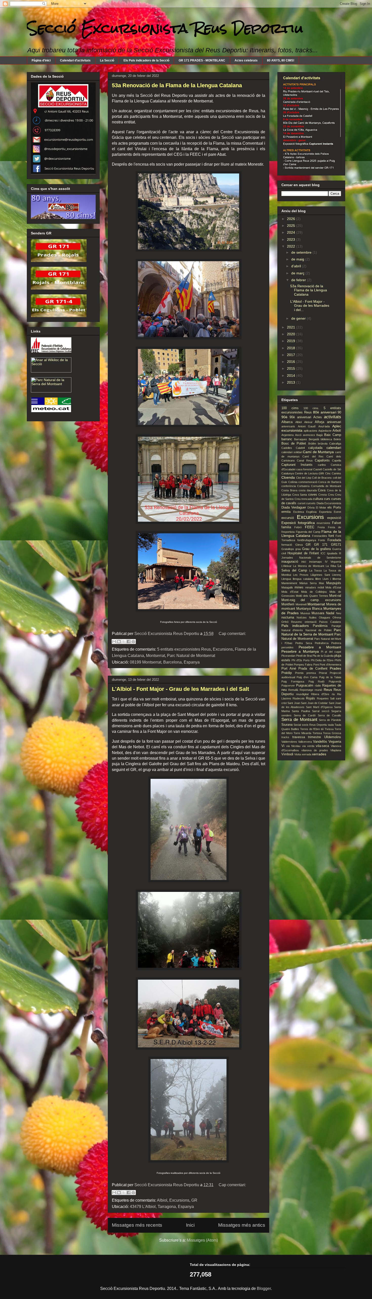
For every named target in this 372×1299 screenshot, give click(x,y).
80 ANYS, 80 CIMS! (280, 60)
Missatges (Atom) (202, 1240)
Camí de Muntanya (318, 452)
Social (297, 724)
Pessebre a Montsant (320, 647)
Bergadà (314, 439)
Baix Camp (332, 435)
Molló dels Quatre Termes (312, 595)
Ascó (298, 434)
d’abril (296, 266)
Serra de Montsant (299, 719)
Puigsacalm (304, 685)
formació (286, 544)
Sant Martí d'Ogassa (319, 707)
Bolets (337, 439)
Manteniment (289, 583)
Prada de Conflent (312, 668)
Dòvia (311, 507)
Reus (328, 690)
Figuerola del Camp (308, 531)
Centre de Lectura (306, 473)
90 (339, 412)
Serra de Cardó (305, 715)
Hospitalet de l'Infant (303, 553)
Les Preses (300, 574)
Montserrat (155, 655)
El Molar (321, 507)
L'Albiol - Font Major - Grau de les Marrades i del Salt (180, 689)
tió (322, 729)
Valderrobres (289, 741)
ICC (323, 553)
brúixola (322, 443)
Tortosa (317, 733)
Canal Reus (305, 460)
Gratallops (287, 549)
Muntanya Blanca (309, 608)
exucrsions (323, 522)
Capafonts (322, 460)
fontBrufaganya (306, 540)
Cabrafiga (335, 443)
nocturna (287, 617)
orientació (311, 621)
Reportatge (306, 689)
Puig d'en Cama (307, 677)
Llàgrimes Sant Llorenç (326, 574)
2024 (291, 232)
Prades (335, 668)
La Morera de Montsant (308, 565)
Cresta (322, 494)
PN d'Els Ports (301, 660)
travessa (298, 737)
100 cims (290, 408)
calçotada (315, 448)
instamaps (315, 561)
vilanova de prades (314, 750)
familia (286, 527)
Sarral (315, 711)
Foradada (334, 540)
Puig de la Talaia (330, 677)
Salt (332, 698)
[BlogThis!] (118, 641)
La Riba (331, 565)
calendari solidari (291, 452)
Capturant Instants (297, 465)
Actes (317, 417)
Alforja (319, 422)
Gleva (299, 544)
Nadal (330, 613)
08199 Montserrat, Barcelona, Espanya (165, 662)
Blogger (264, 1288)
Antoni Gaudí (307, 426)
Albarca (287, 422)
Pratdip (286, 673)
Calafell (300, 447)
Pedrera (336, 643)
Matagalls (287, 587)
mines (299, 587)
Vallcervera (305, 741)
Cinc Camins (333, 473)
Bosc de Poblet (293, 443)
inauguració (289, 561)
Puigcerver (288, 685)
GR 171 (321, 544)
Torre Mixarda (302, 733)
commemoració (307, 481)
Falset (336, 523)
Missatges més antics (241, 1225)
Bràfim (312, 443)
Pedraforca (321, 643)
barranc (286, 439)
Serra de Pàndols (330, 719)
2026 (291, 219)
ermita (286, 512)
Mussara (318, 613)
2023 (291, 239)
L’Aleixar (286, 565)
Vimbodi (287, 754)
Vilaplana (335, 750)
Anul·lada (324, 426)
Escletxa (298, 511)
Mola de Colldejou (314, 591)
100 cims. (311, 408)
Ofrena (337, 617)
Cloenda (288, 477)
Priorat (323, 672)
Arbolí (337, 430)
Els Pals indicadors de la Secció (146, 60)
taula (331, 724)
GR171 (336, 544)
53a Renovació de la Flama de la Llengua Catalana (177, 85)
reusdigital (302, 694)
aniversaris (288, 426)
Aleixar (308, 422)
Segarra (336, 711)
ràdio (318, 685)
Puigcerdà (335, 681)
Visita (297, 754)
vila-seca (322, 746)
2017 (291, 355)
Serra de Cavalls (329, 715)
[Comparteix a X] (123, 641)
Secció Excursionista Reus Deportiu (165, 28)
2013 (291, 382)
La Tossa (315, 570)
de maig (298, 259)
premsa (311, 672)
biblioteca (326, 439)
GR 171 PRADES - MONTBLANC (202, 60)
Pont (316, 664)
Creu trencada (303, 498)
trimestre (314, 737)
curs (327, 499)
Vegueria (334, 741)
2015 (291, 368)
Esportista (325, 511)
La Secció (107, 60)
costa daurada (308, 490)
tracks (285, 737)
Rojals (310, 698)
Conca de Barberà (329, 481)
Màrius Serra (308, 583)
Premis (299, 672)
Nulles (313, 617)
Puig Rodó (316, 681)
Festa (321, 527)
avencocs (309, 434)
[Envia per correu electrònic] (114, 641)
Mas (321, 583)
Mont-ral (335, 596)
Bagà (319, 434)
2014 (291, 375)
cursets (311, 503)
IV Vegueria (333, 561)
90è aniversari (300, 417)
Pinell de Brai (304, 655)
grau (298, 549)
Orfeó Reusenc (291, 621)
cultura (318, 499)
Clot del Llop (303, 477)
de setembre (302, 252)
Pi (322, 651)
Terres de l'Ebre (310, 729)
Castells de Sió (332, 469)
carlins (322, 464)
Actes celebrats (246, 60)
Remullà (293, 689)
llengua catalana (303, 578)
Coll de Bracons (322, 477)
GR (194, 1200)
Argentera (287, 434)
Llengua (286, 578)
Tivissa (329, 729)
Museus (305, 613)
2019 (291, 341)
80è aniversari (324, 412)
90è (284, 417)
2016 (291, 362)
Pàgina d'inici (41, 60)
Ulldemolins (332, 737)
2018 (291, 348)
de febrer (299, 280)
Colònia (292, 481)
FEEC (309, 527)
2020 (291, 334)
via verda (308, 745)
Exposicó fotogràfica (298, 523)
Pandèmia (320, 626)
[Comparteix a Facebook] (128, 641)
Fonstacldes (319, 535)
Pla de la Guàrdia (323, 655)
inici (303, 561)
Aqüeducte (325, 430)
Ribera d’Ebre (320, 694)
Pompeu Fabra (303, 664)
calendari (333, 448)
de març (298, 273)
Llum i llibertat (332, 578)
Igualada (332, 553)
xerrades (319, 754)
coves (312, 494)
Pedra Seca (303, 643)
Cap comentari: (232, 633)
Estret (337, 511)
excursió (287, 518)
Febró (298, 527)
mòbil (321, 587)
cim (321, 473)
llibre (318, 578)
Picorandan (288, 655)
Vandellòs (320, 741)
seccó (325, 711)
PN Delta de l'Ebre (322, 660)
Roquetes (323, 698)
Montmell (301, 604)
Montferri (287, 604)
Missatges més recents (137, 1225)
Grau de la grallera (316, 549)
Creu (331, 494)
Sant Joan (293, 702)
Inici (190, 1225)
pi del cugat (333, 651)
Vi (282, 746)
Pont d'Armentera (330, 664)
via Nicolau (293, 745)
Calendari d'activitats (75, 60)
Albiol (162, 1200)
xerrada (306, 754)
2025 (291, 226)
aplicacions (310, 430)
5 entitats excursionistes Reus (184, 649)
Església (311, 511)
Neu (338, 613)
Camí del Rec (312, 456)
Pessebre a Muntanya (300, 651)
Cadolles (286, 447)
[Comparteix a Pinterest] (133, 641)
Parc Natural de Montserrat (191, 655)
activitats (332, 416)
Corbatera (303, 486)
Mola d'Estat (333, 587)
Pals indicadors (295, 626)
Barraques (300, 439)
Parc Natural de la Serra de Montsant (311, 632)
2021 (291, 327)
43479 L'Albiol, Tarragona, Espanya (162, 1206)
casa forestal (304, 469)
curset (301, 503)
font (331, 536)
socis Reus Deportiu (314, 724)
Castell (317, 469)
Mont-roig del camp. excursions (311, 600)
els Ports (334, 507)
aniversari (334, 422)
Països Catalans (330, 621)
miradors (310, 587)
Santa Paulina (301, 711)
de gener (299, 318)
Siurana (287, 724)
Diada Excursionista (329, 503)
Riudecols (299, 698)
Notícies (302, 617)
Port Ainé (288, 668)
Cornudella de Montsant (326, 486)
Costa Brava (289, 490)
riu (333, 694)
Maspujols (333, 583)
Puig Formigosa (292, 681)
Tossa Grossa (332, 733)
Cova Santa (299, 494)
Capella (336, 460)
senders (286, 715)
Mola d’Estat (289, 591)
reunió (318, 689)
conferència (288, 486)
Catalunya (287, 473)
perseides (287, 647)
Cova (321, 490)
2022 (291, 246)
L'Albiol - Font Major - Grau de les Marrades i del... (309, 305)
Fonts (321, 540)
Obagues (324, 617)
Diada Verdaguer (293, 507)
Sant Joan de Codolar (314, 702)
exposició (334, 518)
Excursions (223, 649)
